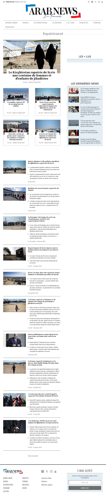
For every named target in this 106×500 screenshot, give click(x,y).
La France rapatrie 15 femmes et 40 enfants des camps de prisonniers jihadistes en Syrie (41, 301)
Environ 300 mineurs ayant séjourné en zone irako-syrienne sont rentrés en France (43, 336)
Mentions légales (46, 484)
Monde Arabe (11, 23)
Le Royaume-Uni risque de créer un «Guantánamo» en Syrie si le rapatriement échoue (41, 219)
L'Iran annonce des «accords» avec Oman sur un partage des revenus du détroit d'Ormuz (91, 123)
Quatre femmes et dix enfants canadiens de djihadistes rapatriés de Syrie (43, 162)
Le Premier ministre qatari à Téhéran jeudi (89, 132)
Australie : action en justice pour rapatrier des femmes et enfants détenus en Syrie (16, 137)
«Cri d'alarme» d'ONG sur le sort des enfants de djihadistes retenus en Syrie (43, 422)
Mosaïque (9, 27)
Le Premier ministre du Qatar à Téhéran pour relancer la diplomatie (90, 90)
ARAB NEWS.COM (10, 2)
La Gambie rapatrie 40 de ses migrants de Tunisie (16, 104)
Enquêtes (83, 23)
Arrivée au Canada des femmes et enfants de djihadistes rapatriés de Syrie (48, 137)
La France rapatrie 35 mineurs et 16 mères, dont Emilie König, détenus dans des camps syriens (43, 363)
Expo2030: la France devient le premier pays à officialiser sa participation (90, 100)
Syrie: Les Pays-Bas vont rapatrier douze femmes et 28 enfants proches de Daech (44, 274)
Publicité (44, 481)
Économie (57, 23)
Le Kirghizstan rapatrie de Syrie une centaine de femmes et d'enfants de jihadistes (32, 75)
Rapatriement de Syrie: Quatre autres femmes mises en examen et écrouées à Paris (43, 250)
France (25, 23)
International (41, 23)
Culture (70, 23)
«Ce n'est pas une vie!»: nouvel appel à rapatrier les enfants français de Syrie (43, 395)
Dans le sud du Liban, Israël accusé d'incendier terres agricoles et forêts (91, 141)
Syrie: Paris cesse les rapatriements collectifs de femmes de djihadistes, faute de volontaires (48, 106)
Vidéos (24, 488)
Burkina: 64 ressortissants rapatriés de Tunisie (43, 189)
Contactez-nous (46, 478)
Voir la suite (33, 456)
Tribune (97, 23)
